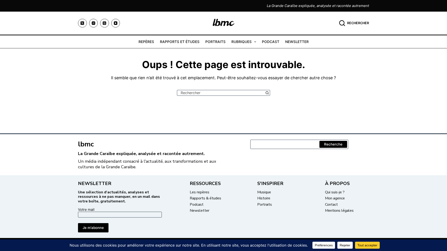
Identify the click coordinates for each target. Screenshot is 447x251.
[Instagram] (93, 23)
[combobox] (220, 93)
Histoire (263, 198)
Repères (146, 42)
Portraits (215, 42)
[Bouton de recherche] (267, 93)
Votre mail (86, 209)
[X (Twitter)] (82, 23)
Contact (331, 204)
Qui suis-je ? (335, 192)
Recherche (333, 144)
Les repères (199, 192)
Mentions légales (339, 210)
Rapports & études (205, 198)
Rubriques (241, 42)
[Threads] (104, 23)
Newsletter (297, 42)
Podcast (270, 42)
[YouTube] (115, 23)
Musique (264, 192)
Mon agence (335, 198)
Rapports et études (180, 42)
